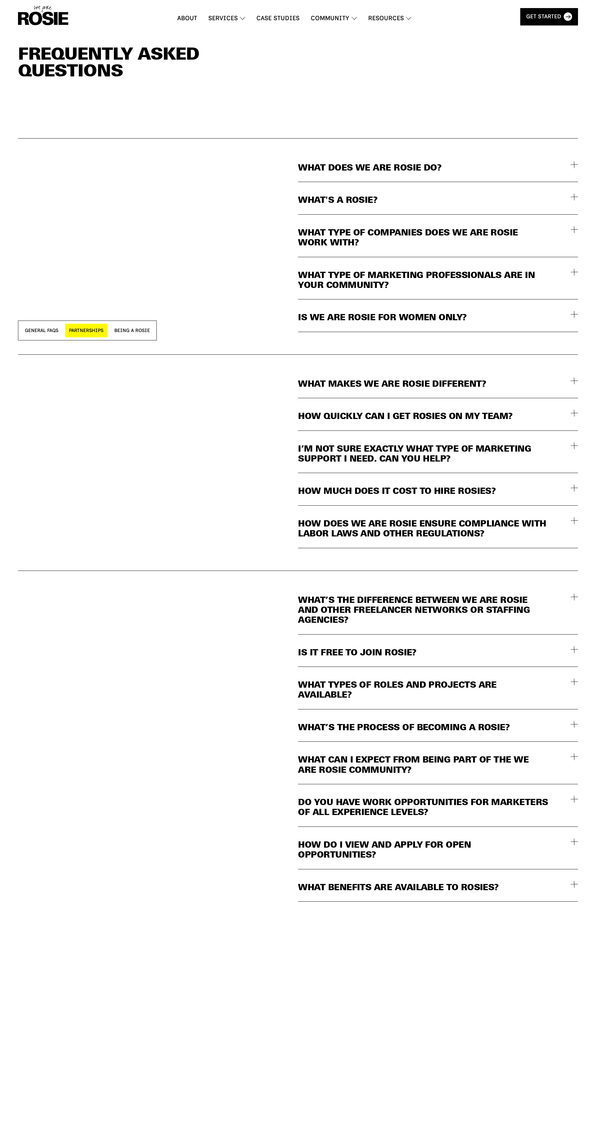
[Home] (43, 15)
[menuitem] (187, 18)
